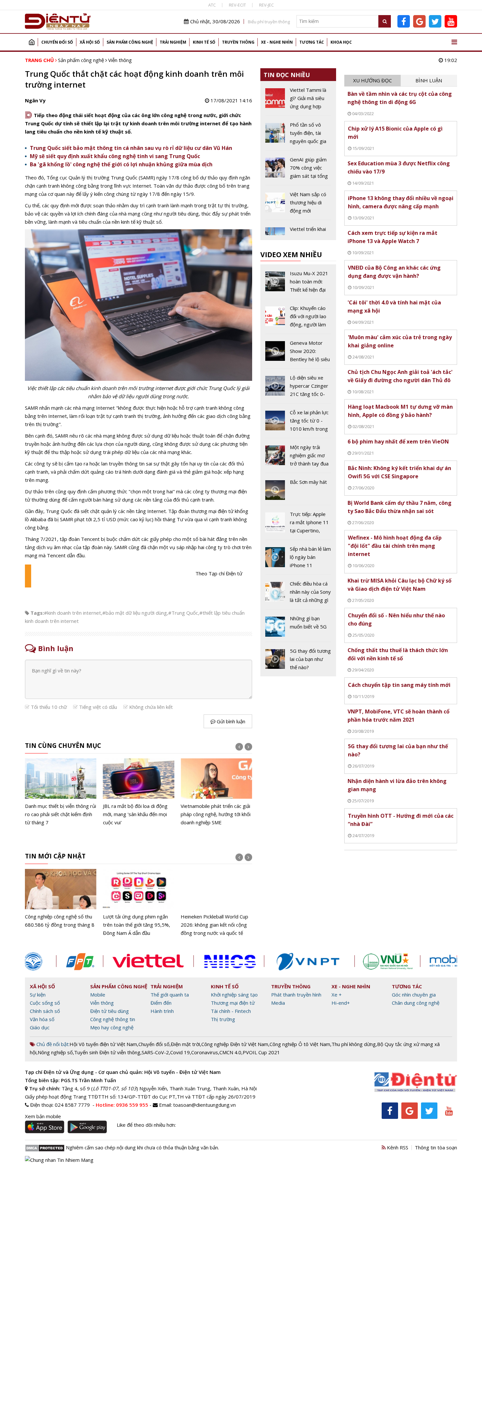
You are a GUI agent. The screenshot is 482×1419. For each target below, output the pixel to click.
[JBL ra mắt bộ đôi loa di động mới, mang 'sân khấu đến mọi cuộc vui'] (138, 792)
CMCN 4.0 (230, 1052)
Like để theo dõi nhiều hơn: (146, 1124)
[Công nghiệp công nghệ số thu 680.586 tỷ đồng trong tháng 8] (60, 899)
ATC (212, 5)
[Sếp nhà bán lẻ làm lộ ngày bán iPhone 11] (298, 559)
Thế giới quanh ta (170, 994)
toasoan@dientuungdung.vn (204, 1104)
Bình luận (428, 80)
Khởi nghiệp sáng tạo (234, 994)
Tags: (37, 612)
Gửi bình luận (230, 721)
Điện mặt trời (185, 1044)
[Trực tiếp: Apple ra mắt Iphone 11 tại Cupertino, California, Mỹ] (298, 525)
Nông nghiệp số (55, 1052)
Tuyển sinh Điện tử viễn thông (107, 1052)
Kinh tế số (204, 42)
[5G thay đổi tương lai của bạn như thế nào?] (298, 659)
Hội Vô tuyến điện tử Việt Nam (103, 1044)
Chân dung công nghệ (415, 1002)
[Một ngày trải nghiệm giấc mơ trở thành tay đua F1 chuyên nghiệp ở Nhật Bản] (298, 458)
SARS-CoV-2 (155, 1052)
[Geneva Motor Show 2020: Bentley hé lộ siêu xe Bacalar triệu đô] (298, 353)
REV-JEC (266, 5)
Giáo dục (40, 1027)
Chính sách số (45, 1011)
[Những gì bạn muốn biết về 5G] (298, 627)
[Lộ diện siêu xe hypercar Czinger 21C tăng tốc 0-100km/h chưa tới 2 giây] (298, 388)
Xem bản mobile (43, 1116)
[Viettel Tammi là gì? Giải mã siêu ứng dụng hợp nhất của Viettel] (298, 100)
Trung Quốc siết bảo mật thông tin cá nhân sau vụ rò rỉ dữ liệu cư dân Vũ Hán (131, 148)
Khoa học (341, 42)
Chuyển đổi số (57, 42)
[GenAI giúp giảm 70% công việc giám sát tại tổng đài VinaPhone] (298, 170)
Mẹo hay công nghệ (111, 1027)
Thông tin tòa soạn (436, 1147)
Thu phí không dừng (353, 1044)
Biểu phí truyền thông (269, 22)
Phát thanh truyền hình (296, 994)
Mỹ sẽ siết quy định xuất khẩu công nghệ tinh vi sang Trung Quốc (115, 156)
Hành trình (162, 1011)
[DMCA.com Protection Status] (45, 1147)
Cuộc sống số (45, 1002)
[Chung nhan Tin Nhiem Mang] (59, 1159)
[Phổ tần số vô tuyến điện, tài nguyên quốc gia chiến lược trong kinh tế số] (298, 135)
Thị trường (223, 1019)
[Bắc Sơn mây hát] (298, 491)
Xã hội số (90, 42)
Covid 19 (180, 1052)
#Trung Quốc (183, 612)
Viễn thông (120, 60)
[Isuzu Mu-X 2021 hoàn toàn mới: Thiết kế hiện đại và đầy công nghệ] (298, 284)
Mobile (97, 994)
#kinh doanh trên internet (72, 612)
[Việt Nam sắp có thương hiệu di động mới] (298, 205)
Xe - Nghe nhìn (277, 42)
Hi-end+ (340, 1002)
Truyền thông (238, 42)
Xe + (336, 994)
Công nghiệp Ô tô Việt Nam (300, 1044)
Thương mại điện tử (233, 1002)
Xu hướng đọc (372, 80)
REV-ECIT (237, 5)
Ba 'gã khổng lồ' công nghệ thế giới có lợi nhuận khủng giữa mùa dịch (121, 164)
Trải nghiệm (173, 42)
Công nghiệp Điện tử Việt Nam (234, 1044)
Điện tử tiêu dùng (109, 1011)
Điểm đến (161, 1002)
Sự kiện (38, 994)
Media (278, 1002)
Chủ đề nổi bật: (52, 1044)
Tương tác (311, 42)
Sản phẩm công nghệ (130, 42)
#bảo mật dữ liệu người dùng (134, 612)
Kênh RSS (397, 1147)
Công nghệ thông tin (112, 1019)
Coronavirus (204, 1052)
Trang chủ (31, 42)
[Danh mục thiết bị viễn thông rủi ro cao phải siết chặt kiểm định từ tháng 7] (60, 792)
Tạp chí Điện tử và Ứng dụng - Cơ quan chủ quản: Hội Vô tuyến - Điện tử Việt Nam (123, 1072)
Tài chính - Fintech (231, 1011)
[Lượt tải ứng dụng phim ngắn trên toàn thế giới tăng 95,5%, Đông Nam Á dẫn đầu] (138, 903)
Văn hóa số (42, 1019)
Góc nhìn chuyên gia (414, 994)
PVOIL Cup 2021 (261, 1052)
